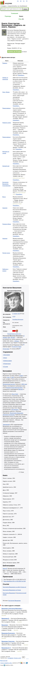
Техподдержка (10, 657)
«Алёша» (16, 341)
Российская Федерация (17, 319)
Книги (21, 16)
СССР (13, 316)
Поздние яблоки (6, 224)
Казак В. (5, 568)
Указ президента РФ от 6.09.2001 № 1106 (15, 581)
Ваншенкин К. (5, 618)
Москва (13, 337)
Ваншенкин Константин (8, 633)
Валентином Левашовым (16, 413)
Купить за (14, 51)
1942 (12, 377)
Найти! (25, 9)
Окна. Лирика (6, 92)
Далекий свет (5, 166)
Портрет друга (6, 253)
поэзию (21, 375)
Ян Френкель (15, 409)
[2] (19, 348)
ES (23, 1)
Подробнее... (21, 75)
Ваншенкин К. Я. (6, 647)
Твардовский (6, 424)
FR (26, 1)
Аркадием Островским (9, 414)
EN (18, 1)
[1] (23, 344)
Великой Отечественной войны (14, 387)
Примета (4, 63)
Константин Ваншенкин (9, 593)
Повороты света (6, 122)
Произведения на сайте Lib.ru (14, 333)
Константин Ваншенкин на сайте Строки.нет (14, 587)
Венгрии (20, 389)
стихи (8, 377)
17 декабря (14, 313)
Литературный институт (9, 384)
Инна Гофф (15, 394)
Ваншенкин (5, 625)
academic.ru (6, 2)
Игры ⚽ (21, 19)
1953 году (24, 384)
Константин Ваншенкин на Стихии (12, 590)
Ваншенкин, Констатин (8, 641)
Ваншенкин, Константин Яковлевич (12, 608)
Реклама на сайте (17, 657)
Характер (4, 208)
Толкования (14, 13)
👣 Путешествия (3, 660)
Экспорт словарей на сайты (6, 662)
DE (21, 1)
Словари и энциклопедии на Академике (13, 6)
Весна (4, 196)
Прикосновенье (6, 108)
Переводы (8, 16)
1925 (19, 313)
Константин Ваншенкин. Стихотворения (6, 184)
